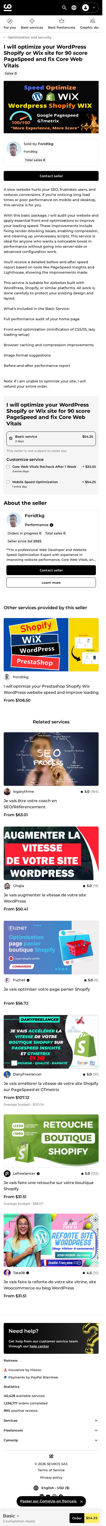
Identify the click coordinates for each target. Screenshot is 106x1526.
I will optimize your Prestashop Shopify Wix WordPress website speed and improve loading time (51, 692)
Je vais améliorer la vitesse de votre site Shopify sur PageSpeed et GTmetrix (51, 1086)
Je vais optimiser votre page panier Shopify (47, 989)
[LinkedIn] (42, 1495)
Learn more (51, 583)
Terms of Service (51, 1470)
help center (39, 1346)
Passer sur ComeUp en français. (48, 1501)
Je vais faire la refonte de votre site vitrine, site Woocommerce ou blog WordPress (50, 1285)
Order (77, 1518)
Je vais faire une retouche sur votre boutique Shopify (49, 1185)
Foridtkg (45, 144)
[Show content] (96, 1420)
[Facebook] (61, 1495)
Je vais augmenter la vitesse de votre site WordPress (45, 898)
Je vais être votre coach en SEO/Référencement (30, 803)
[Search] (64, 8)
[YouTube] (48, 1495)
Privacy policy (51, 1477)
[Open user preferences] (94, 7)
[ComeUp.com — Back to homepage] (8, 7)
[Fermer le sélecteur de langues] (81, 1501)
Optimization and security (30, 37)
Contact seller (51, 176)
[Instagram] (54, 1495)
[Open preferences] (74, 8)
